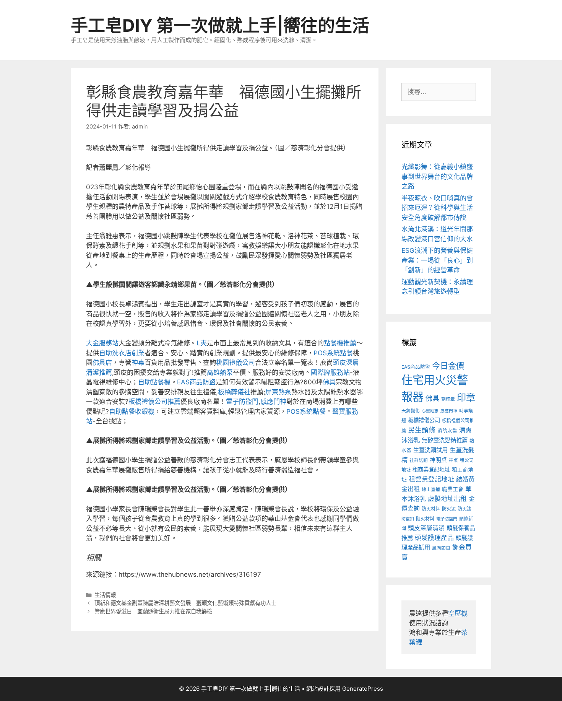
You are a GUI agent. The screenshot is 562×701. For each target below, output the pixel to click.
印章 (466, 397)
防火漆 (464, 509)
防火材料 (431, 509)
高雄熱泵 (220, 372)
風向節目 (441, 548)
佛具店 (102, 362)
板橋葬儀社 (234, 392)
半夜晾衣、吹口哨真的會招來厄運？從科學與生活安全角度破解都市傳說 (437, 207)
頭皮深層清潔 (426, 528)
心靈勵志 (430, 410)
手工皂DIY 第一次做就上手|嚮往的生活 (220, 25)
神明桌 (438, 460)
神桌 (138, 362)
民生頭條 (421, 430)
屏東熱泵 (278, 392)
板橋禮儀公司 (424, 420)
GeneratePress (362, 688)
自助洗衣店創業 (122, 353)
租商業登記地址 (431, 469)
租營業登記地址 (431, 479)
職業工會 (452, 489)
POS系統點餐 (333, 353)
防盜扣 (407, 519)
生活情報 (105, 595)
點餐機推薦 (340, 343)
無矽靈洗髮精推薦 (445, 440)
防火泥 (449, 509)
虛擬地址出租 (447, 499)
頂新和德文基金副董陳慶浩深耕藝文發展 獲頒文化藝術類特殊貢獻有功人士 (185, 603)
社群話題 (418, 460)
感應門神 (273, 401)
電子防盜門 (242, 401)
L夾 (202, 343)
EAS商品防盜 (196, 382)
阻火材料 (425, 519)
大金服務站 (102, 343)
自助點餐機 (154, 382)
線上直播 (431, 489)
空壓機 (458, 613)
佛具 (329, 382)
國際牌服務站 (330, 372)
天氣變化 (410, 410)
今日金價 (448, 366)
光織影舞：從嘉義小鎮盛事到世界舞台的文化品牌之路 (437, 176)
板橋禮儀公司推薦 (154, 401)
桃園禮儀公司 (235, 362)
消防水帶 (447, 431)
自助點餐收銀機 (131, 411)
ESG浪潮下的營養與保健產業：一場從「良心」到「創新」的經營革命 (437, 260)
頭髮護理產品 (434, 538)
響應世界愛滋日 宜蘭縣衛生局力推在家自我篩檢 (153, 611)
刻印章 (448, 399)
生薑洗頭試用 (430, 450)
